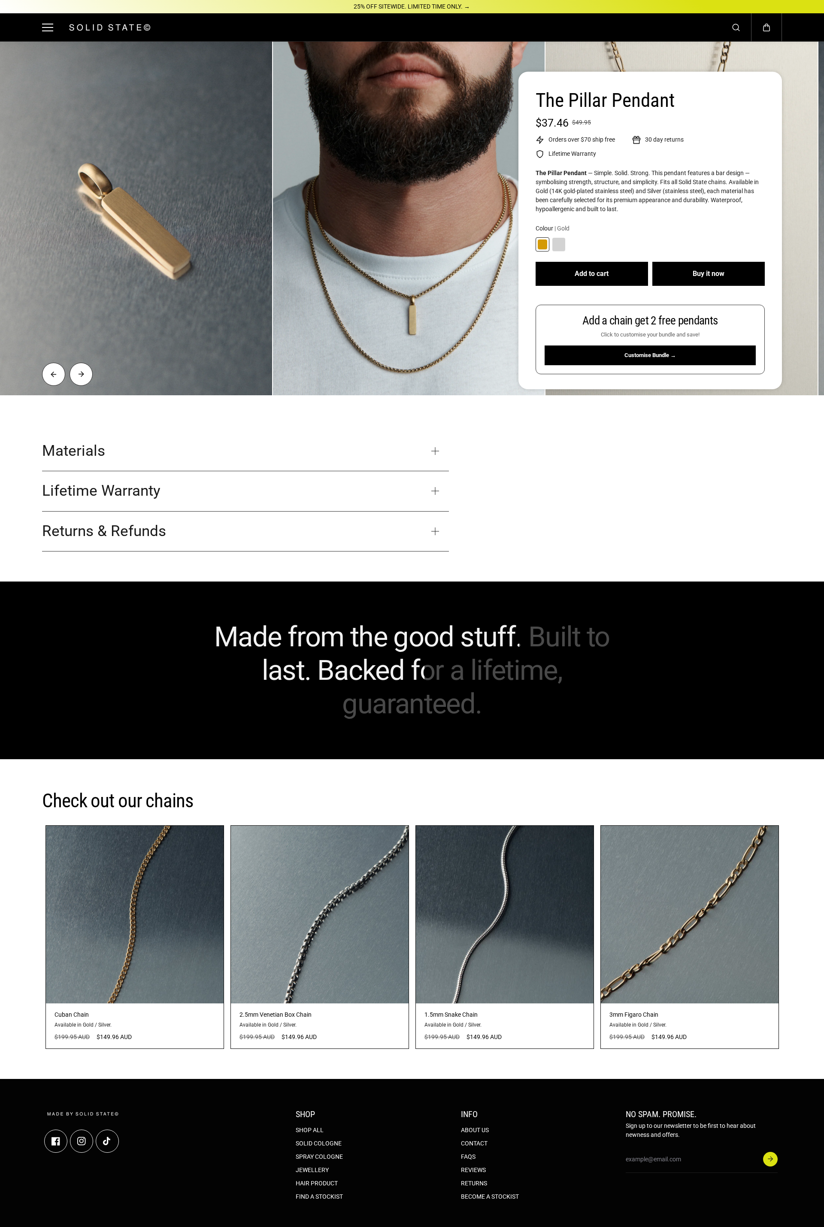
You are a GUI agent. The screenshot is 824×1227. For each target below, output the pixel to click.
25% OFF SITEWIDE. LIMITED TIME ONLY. (412, 6)
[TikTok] (107, 1141)
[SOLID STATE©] (110, 27)
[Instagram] (81, 1141)
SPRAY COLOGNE (319, 1156)
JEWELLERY (312, 1169)
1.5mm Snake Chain (451, 1014)
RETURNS (474, 1183)
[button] (766, 27)
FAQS (468, 1156)
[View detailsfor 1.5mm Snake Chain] (505, 914)
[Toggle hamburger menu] (49, 27)
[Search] (736, 27)
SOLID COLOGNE (319, 1143)
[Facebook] (55, 1141)
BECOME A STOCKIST (490, 1196)
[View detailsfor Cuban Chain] (135, 914)
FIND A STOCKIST (319, 1196)
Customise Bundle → (650, 355)
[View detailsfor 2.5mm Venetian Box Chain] (320, 914)
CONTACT (474, 1143)
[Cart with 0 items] (766, 27)
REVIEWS (473, 1169)
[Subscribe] (770, 1159)
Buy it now (708, 274)
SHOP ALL (310, 1130)
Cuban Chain (72, 1014)
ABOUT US (475, 1130)
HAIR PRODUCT (317, 1183)
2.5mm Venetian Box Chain (275, 1014)
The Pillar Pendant (605, 100)
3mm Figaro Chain (633, 1014)
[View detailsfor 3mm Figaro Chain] (690, 914)
